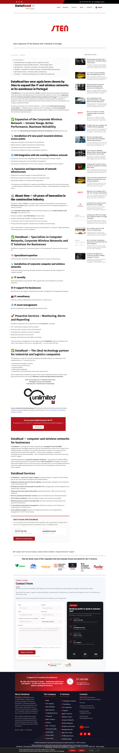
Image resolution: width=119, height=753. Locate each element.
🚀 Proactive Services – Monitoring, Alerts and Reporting (30, 72)
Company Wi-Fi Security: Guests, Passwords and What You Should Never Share (97, 165)
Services (73, 7)
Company (65, 7)
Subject (43, 618)
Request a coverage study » (24, 538)
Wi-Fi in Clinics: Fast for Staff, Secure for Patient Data (95, 229)
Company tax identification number (28, 618)
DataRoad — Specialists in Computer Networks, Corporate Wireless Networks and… (38, 69)
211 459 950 (82, 679)
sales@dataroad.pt (99, 2)
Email (19, 611)
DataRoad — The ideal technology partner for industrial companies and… (35, 74)
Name (19, 605)
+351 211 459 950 (78, 620)
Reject (81, 750)
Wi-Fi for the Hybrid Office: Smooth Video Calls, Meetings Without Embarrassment (96, 138)
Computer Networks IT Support (65, 552)
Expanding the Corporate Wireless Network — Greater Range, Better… (34, 65)
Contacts (89, 7)
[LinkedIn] (21, 2)
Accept (72, 750)
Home (58, 7)
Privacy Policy (37, 647)
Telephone (44, 611)
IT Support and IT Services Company (26, 552)
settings (62, 751)
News (81, 7)
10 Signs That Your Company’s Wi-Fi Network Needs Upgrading (97, 126)
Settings (91, 750)
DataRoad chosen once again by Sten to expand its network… (32, 62)
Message (20, 625)
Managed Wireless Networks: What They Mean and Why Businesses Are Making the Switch (95, 87)
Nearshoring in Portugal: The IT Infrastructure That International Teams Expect (96, 61)
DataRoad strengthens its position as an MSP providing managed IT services (95, 255)
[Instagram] (19, 2)
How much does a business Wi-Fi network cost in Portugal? (96, 204)
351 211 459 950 (86, 2)
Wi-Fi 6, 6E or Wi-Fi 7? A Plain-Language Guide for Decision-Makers (96, 113)
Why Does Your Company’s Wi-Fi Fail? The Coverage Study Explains (97, 192)
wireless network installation (46, 552)
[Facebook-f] (81, 733)
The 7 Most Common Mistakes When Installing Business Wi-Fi (96, 73)
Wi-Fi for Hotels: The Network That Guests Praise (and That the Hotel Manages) (97, 242)
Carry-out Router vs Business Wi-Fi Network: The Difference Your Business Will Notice (97, 179)
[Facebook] (16, 2)
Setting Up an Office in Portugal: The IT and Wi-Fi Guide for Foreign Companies (97, 216)
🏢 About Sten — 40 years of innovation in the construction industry (34, 67)
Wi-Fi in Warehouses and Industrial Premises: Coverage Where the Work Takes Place (96, 99)
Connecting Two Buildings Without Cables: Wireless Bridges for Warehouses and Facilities (97, 152)
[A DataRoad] (25, 7)
